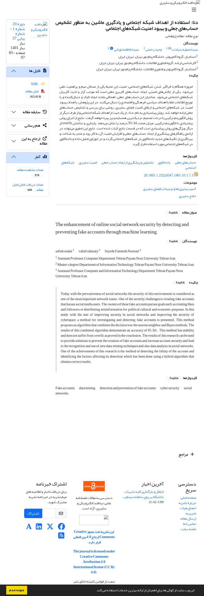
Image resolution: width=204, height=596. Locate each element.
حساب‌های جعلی (185, 162)
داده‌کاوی (164, 162)
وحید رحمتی (154, 49)
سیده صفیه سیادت (185, 49)
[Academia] (29, 528)
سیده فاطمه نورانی (126, 49)
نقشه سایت (188, 529)
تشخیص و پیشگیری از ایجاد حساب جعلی (127, 162)
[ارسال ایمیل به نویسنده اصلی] (169, 48)
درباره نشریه (187, 502)
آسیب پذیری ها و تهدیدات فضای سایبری (169, 188)
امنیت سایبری (88, 162)
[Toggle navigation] (103, 9)
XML (35, 84)
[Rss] (61, 537)
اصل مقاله (33, 93)
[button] (94, 591)
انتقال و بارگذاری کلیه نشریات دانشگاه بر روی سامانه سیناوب (143, 494)
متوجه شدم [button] (16, 590)
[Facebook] (61, 528)
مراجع (184, 454)
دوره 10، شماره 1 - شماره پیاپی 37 (17, 31)
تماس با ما (189, 523)
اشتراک (33, 513)
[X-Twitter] (50, 528)
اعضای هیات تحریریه (188, 511)
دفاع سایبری (187, 196)
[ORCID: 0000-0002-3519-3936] (111, 48)
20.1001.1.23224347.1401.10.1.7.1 (169, 175)
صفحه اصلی (188, 497)
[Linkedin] (39, 528)
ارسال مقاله (188, 518)
